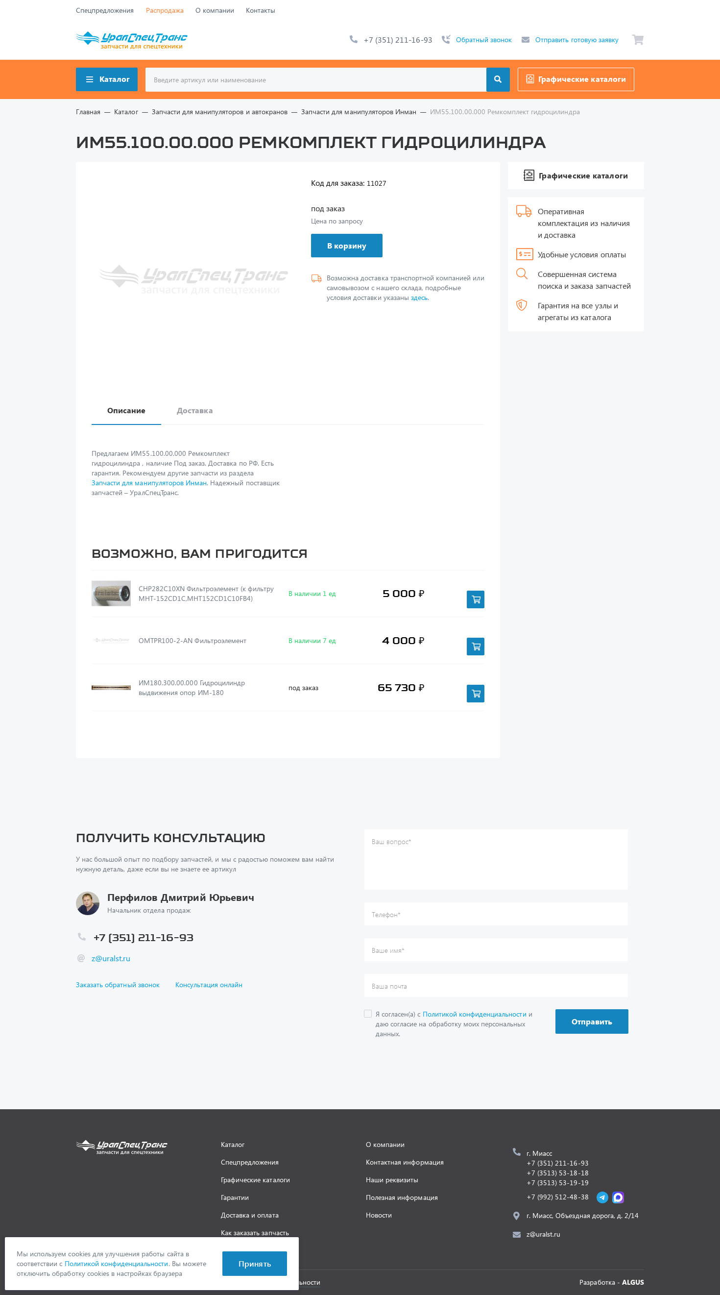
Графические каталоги (582, 79)
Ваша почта (389, 986)
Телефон (386, 914)
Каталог (114, 79)
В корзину (346, 245)
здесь (419, 297)
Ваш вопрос (391, 841)
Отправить (592, 1021)
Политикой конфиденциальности (475, 1014)
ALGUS (633, 1282)
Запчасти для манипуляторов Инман (149, 482)
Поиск (498, 80)
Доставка (195, 410)
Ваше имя (388, 950)
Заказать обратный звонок (118, 984)
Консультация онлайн (209, 984)
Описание (126, 410)
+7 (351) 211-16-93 (397, 39)
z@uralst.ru (111, 958)
